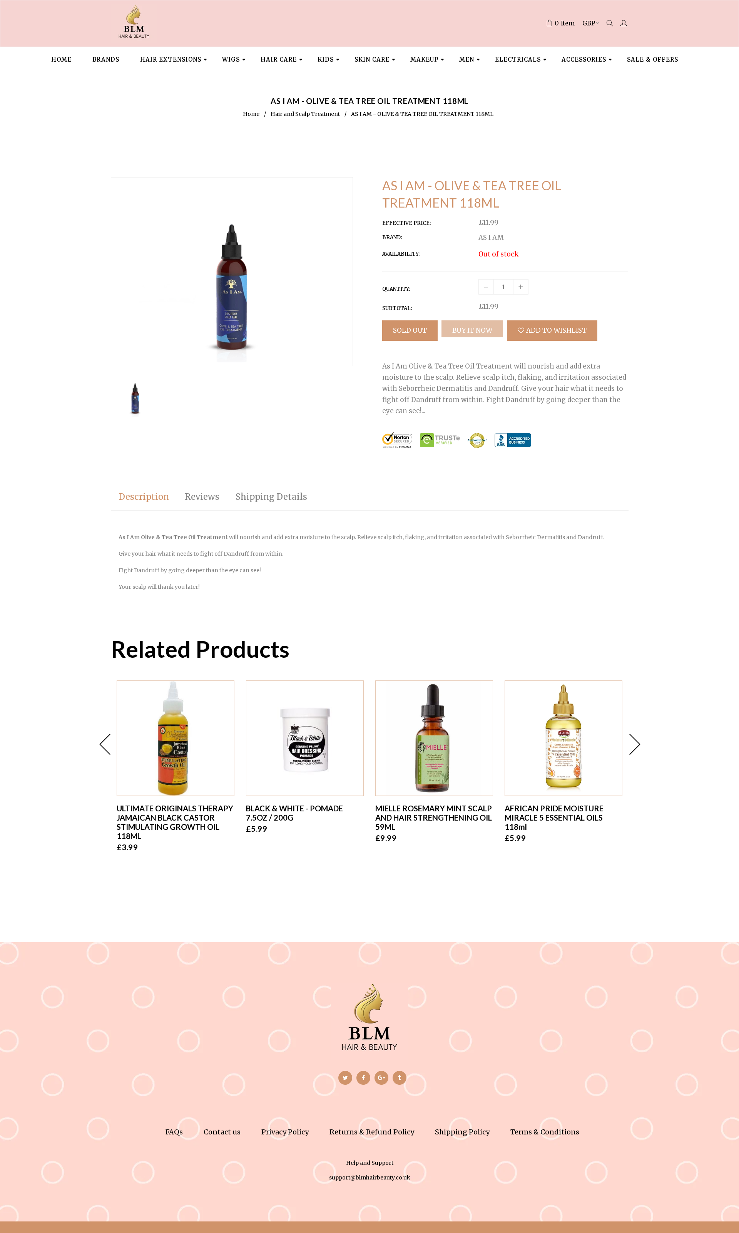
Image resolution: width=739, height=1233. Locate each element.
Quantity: (396, 289)
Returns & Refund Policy (371, 1131)
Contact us (222, 1131)
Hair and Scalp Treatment (305, 114)
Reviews (202, 496)
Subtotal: (397, 308)
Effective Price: (406, 223)
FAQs (174, 1131)
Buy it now (472, 330)
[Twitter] (345, 1078)
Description (144, 496)
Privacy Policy (285, 1131)
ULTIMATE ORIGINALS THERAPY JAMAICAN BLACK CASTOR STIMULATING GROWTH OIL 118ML (175, 822)
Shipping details (271, 496)
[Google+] (381, 1078)
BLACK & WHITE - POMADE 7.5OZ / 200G (294, 813)
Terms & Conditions (544, 1131)
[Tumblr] (399, 1078)
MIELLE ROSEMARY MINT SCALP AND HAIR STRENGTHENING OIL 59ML (433, 817)
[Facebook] (363, 1078)
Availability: (401, 254)
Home (251, 114)
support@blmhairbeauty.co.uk (369, 1177)
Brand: (392, 237)
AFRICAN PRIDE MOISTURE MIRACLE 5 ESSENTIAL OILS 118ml (554, 817)
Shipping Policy (462, 1131)
